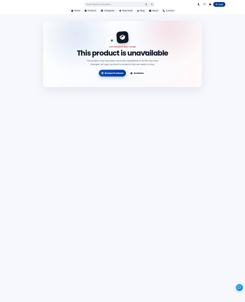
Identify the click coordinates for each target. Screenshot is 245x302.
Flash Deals (127, 10)
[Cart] (210, 4)
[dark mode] (198, 4)
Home (77, 10)
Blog (142, 10)
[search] (152, 4)
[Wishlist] (204, 4)
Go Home (139, 73)
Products (92, 10)
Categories (109, 10)
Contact (170, 10)
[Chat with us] (239, 287)
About (155, 10)
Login (220, 4)
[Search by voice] (146, 4)
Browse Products (114, 73)
